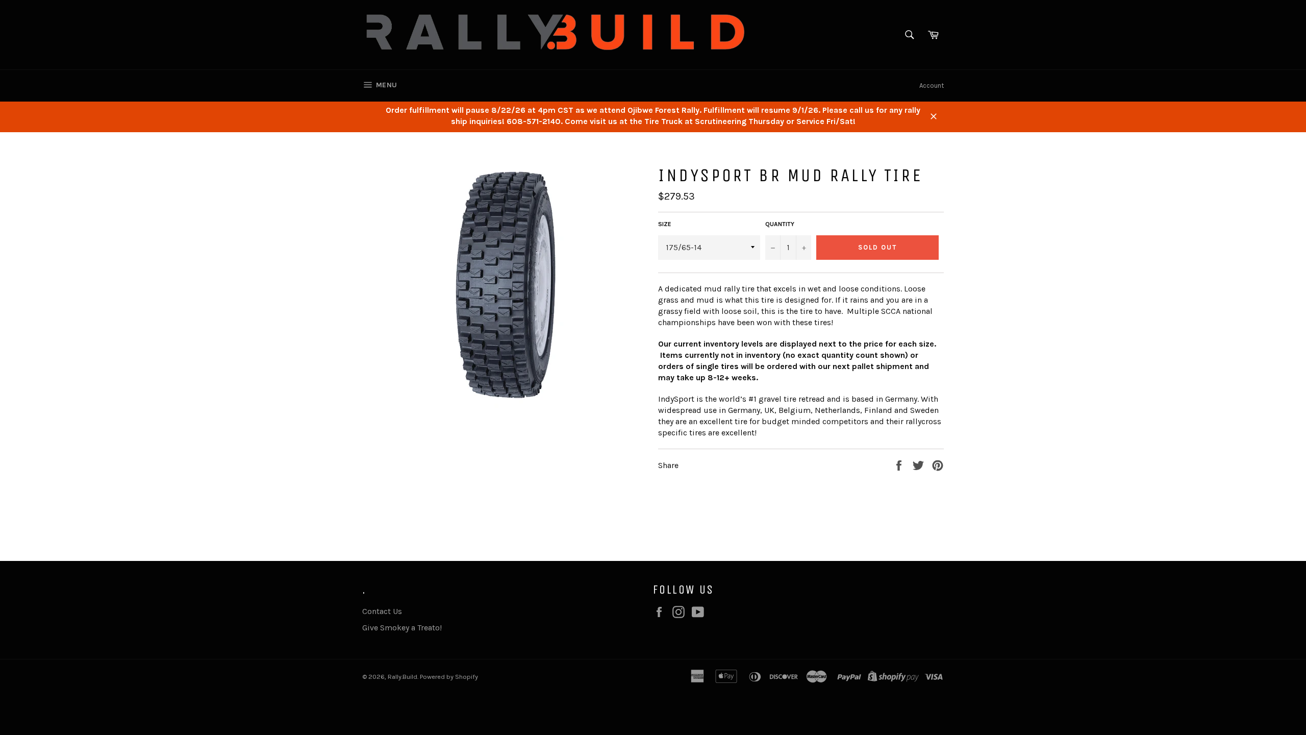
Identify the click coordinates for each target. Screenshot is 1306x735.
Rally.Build (402, 676)
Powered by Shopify (449, 676)
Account (931, 85)
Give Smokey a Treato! (402, 627)
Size (664, 224)
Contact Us (382, 611)
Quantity (779, 224)
